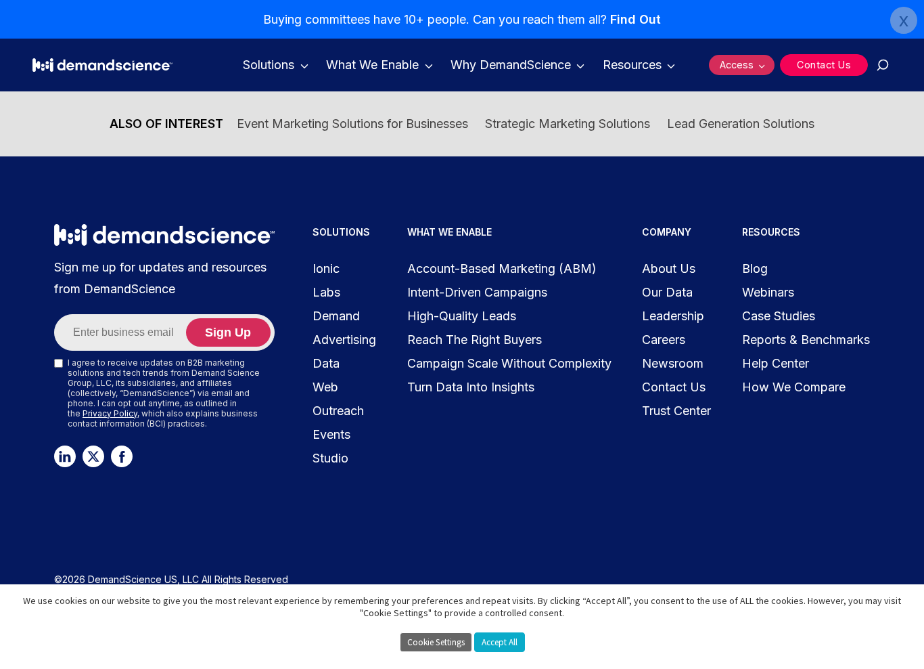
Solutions (268, 65)
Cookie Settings (436, 642)
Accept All (499, 642)
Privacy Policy (110, 413)
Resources (632, 65)
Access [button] (737, 64)
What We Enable (372, 65)
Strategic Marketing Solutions (567, 123)
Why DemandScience (511, 65)
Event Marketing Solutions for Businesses (352, 123)
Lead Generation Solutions (740, 123)
